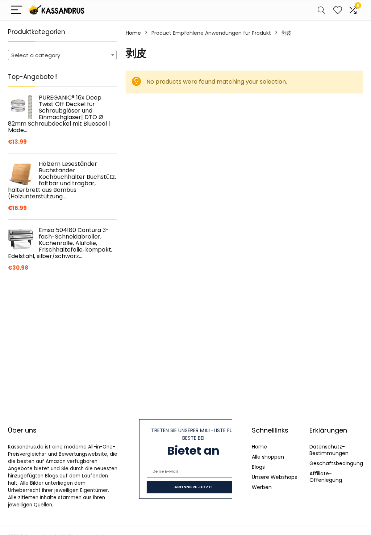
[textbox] (62, 55)
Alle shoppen (268, 456)
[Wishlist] (337, 10)
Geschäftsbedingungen (339, 463)
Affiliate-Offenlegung (325, 477)
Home (133, 33)
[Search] (321, 10)
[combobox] (62, 55)
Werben (262, 487)
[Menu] (16, 10)
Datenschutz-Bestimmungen (329, 450)
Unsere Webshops (274, 477)
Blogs (258, 467)
